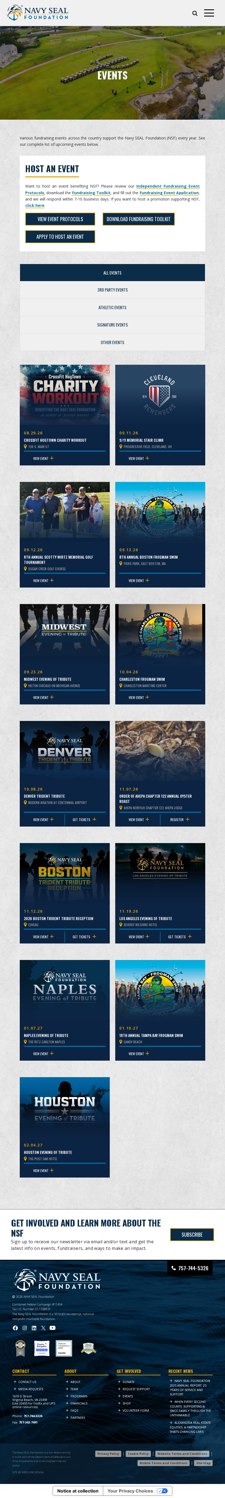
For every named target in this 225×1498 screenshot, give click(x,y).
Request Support (136, 1389)
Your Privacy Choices (130, 1491)
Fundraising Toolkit (91, 192)
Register (177, 819)
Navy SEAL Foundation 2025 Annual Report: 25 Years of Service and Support (190, 1387)
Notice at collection (78, 1491)
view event (41, 458)
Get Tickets (82, 819)
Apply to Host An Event (60, 236)
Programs (79, 1396)
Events (128, 1396)
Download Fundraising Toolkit (139, 219)
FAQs (74, 1410)
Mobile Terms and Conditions (163, 1463)
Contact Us (27, 1382)
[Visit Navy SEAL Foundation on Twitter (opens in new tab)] (43, 1328)
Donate (128, 1382)
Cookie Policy (138, 1454)
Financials (79, 1403)
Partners (78, 1417)
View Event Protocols (60, 219)
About (75, 1382)
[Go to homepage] (37, 13)
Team (74, 1389)
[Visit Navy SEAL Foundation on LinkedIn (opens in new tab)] (34, 1328)
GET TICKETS (177, 936)
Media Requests (30, 1389)
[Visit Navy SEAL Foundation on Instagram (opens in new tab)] (25, 1328)
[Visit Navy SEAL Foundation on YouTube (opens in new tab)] (52, 1328)
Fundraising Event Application (169, 192)
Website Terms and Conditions (182, 1454)
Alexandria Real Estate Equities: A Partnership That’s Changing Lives (190, 1427)
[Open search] (195, 12)
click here (34, 205)
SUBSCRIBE (192, 1234)
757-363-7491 (28, 1422)
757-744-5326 (193, 1268)
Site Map (203, 1463)
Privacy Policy (108, 1454)
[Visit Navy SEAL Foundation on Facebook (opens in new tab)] (15, 1328)
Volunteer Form (136, 1410)
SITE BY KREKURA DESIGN (28, 1472)
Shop (127, 1403)
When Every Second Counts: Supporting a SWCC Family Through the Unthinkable (190, 1408)
